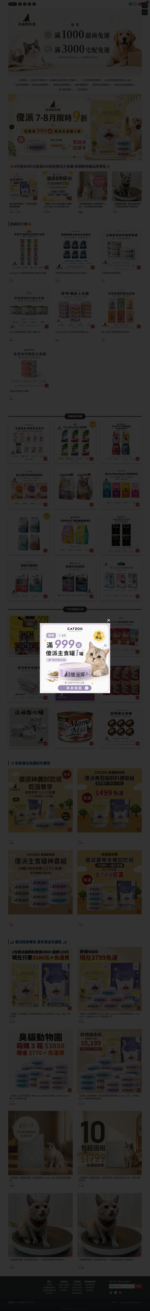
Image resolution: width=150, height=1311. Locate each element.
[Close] (108, 620)
